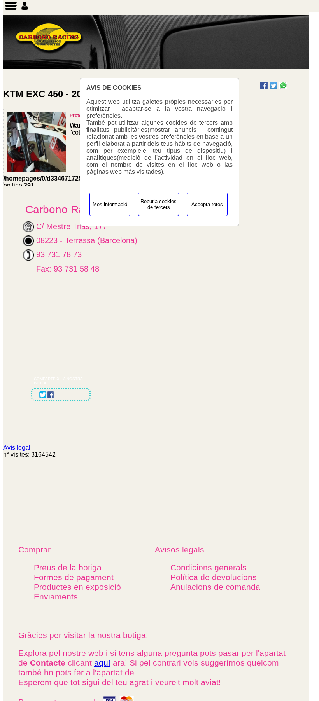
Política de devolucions (213, 577)
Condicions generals (208, 567)
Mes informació (110, 204)
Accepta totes (207, 204)
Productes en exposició (77, 587)
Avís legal (16, 447)
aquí (102, 663)
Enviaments (56, 596)
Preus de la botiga (68, 567)
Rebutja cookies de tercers (158, 204)
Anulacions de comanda (215, 587)
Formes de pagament (74, 577)
